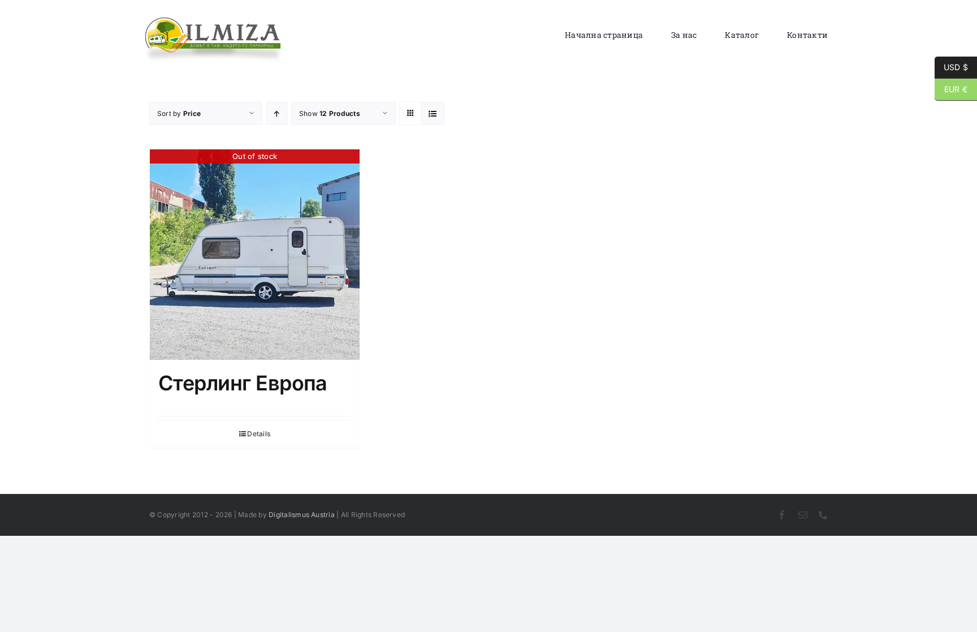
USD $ (951, 67)
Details (258, 433)
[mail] (802, 514)
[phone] (823, 514)
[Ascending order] (277, 113)
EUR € (951, 89)
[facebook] (781, 514)
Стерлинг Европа (242, 383)
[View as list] (433, 113)
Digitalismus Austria (302, 514)
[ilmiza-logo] (213, 19)
